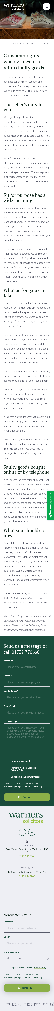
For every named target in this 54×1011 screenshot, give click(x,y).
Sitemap (7, 1004)
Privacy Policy (17, 770)
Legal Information (16, 1004)
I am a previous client (20, 761)
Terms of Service (31, 786)
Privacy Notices (37, 1004)
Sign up (27, 988)
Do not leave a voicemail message (26, 777)
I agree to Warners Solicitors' (24, 769)
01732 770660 (27, 856)
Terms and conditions (28, 1004)
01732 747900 (27, 876)
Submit (27, 797)
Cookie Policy (45, 1004)
